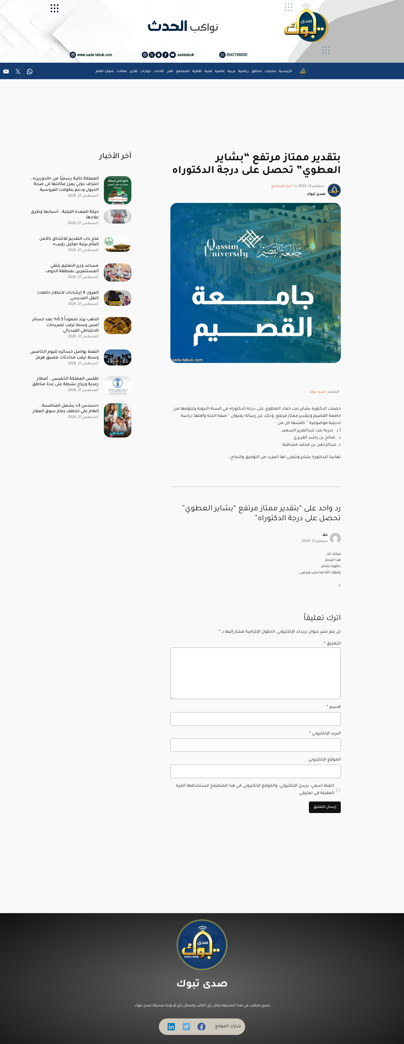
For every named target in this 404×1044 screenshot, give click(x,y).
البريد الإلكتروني (325, 733)
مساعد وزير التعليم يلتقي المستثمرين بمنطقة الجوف (72, 269)
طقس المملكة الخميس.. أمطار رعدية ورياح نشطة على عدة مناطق (65, 382)
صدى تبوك (317, 392)
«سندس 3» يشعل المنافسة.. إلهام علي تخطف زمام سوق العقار (66, 409)
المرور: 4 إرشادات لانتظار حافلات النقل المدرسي (68, 296)
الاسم (334, 707)
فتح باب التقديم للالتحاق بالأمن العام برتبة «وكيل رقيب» (69, 242)
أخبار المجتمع (282, 186)
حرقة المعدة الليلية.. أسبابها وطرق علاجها (65, 215)
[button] (201, 1027)
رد (339, 585)
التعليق (332, 643)
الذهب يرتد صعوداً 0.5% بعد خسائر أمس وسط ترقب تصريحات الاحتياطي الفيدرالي (65, 325)
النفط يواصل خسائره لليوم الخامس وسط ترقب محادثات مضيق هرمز (64, 355)
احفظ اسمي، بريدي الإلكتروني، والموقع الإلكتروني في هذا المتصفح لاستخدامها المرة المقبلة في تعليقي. (255, 789)
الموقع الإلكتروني (324, 759)
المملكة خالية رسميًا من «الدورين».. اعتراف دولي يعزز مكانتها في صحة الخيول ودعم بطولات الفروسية (64, 184)
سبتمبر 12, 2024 (315, 541)
